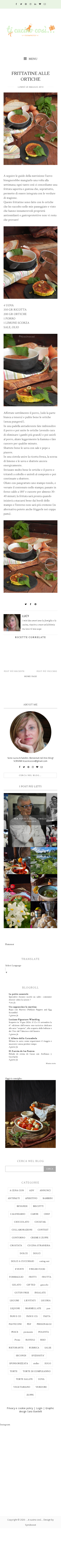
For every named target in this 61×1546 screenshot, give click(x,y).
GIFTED (31, 1284)
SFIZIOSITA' (38, 1355)
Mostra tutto (51, 1063)
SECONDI (21, 1355)
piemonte (28, 1332)
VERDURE (41, 1387)
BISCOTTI (38, 1206)
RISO (43, 1339)
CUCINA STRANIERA (38, 1245)
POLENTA (43, 1332)
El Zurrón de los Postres (22, 1051)
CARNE (35, 1214)
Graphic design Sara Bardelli (36, 1410)
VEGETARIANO (21, 1387)
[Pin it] (35, 604)
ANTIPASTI (14, 1198)
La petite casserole (18, 994)
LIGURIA (46, 1300)
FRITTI (32, 1277)
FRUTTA (46, 1277)
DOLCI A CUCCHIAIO (22, 1261)
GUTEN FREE (22, 1292)
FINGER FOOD (37, 1269)
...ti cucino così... (35, 1519)
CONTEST (43, 1229)
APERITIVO (31, 1198)
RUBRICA (34, 1347)
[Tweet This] (26, 604)
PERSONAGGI (44, 1324)
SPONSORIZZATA (18, 1363)
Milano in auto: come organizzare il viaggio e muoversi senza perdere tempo (30, 1043)
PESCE (14, 1332)
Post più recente (14, 671)
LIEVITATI (30, 1300)
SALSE (48, 1347)
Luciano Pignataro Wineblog (24, 1019)
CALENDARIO (17, 1214)
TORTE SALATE (24, 1379)
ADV (31, 1190)
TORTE (13, 1371)
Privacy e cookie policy (20, 1408)
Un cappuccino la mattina (23, 1006)
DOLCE (24, 1253)
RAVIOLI (30, 1339)
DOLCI (36, 1253)
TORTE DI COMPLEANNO (36, 1371)
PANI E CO (15, 1316)
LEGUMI (14, 1300)
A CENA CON (17, 1190)
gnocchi (44, 1284)
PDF (29, 1324)
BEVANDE (22, 1206)
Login (39, 1408)
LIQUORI (15, 1308)
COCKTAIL (40, 1221)
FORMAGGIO (16, 1277)
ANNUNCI (45, 1190)
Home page (30, 676)
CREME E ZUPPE (39, 1237)
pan (48, 1308)
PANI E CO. (32, 1316)
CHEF (47, 1214)
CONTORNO (18, 1237)
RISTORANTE (16, 1347)
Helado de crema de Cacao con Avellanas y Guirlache (30, 1055)
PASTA (46, 1316)
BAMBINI (48, 1198)
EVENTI (19, 1269)
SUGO (48, 1363)
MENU (32, 59)
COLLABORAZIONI (22, 1229)
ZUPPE (30, 1394)
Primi (17, 1339)
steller (36, 1363)
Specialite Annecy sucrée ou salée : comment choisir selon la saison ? (30, 998)
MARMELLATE (33, 1308)
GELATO (16, 1284)
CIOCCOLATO (21, 1221)
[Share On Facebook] (30, 604)
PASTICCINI (15, 1324)
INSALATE (40, 1292)
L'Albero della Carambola (23, 1038)
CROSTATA (16, 1245)
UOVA (41, 1379)
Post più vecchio (47, 671)
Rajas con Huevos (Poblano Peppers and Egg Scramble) (30, 1011)
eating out (44, 1261)
